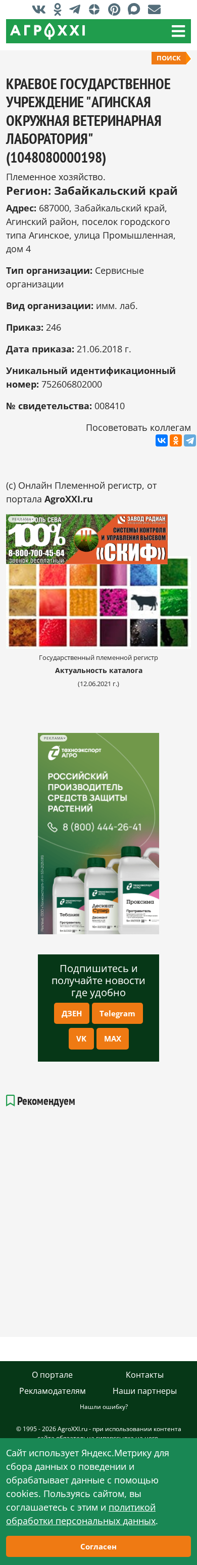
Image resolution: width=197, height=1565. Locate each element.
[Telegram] (190, 440)
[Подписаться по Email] (157, 9)
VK (81, 1038)
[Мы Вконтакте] (41, 9)
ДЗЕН (72, 1013)
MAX (112, 1038)
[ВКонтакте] (162, 440)
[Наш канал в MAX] (136, 9)
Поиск (169, 57)
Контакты (145, 1374)
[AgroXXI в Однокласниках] (60, 9)
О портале (52, 1374)
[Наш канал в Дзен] (97, 9)
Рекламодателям (52, 1390)
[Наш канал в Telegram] (77, 9)
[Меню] (178, 31)
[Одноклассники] (176, 440)
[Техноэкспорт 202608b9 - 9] (98, 833)
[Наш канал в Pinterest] (116, 9)
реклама (53, 738)
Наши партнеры (145, 1390)
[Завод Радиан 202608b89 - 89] (98, 539)
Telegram (117, 1013)
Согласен (98, 1546)
